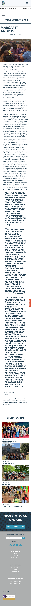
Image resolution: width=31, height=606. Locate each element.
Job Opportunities (15, 558)
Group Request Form (15, 583)
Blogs (3, 15)
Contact (15, 560)
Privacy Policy (6, 591)
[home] (3, 3)
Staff (15, 553)
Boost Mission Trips (15, 581)
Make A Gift (15, 555)
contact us (16, 541)
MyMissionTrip (15, 571)
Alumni (15, 569)
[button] (27, 3)
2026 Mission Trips (15, 567)
